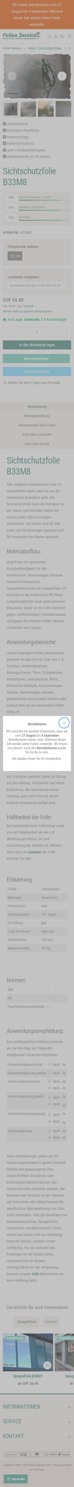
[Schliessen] (64, 722)
